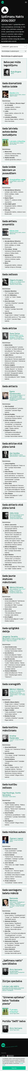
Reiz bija (7, 210)
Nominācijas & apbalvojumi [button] (10, 51)
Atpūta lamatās (10, 157)
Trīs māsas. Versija (11, 249)
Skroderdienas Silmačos (13, 190)
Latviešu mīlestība (11, 117)
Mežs (6, 263)
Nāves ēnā (8, 151)
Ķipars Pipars (9, 198)
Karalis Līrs (14, 93)
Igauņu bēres (9, 255)
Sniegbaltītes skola (17, 180)
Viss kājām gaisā (10, 204)
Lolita (6, 111)
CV (6, 103)
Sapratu (14, 1068)
